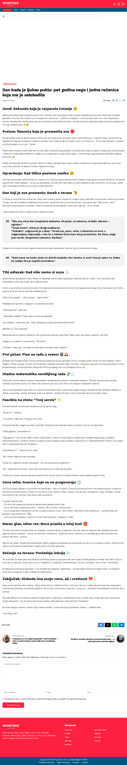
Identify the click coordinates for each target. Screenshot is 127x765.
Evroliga (98, 737)
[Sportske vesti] (10, 4)
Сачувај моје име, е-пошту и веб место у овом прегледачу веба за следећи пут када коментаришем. (46, 699)
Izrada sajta (74, 759)
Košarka (98, 733)
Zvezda (97, 741)
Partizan (68, 744)
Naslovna (68, 730)
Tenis (67, 737)
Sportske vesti (100, 730)
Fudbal (67, 733)
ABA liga (68, 741)
